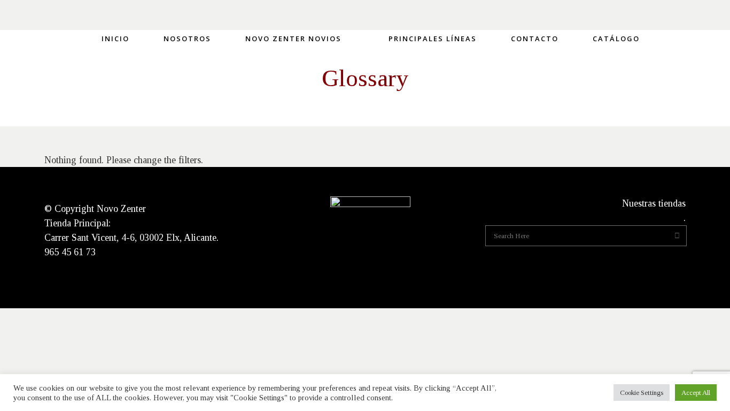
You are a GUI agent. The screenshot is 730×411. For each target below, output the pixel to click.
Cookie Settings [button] (641, 393)
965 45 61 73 (70, 252)
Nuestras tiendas (654, 203)
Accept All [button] (695, 393)
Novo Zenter (121, 208)
